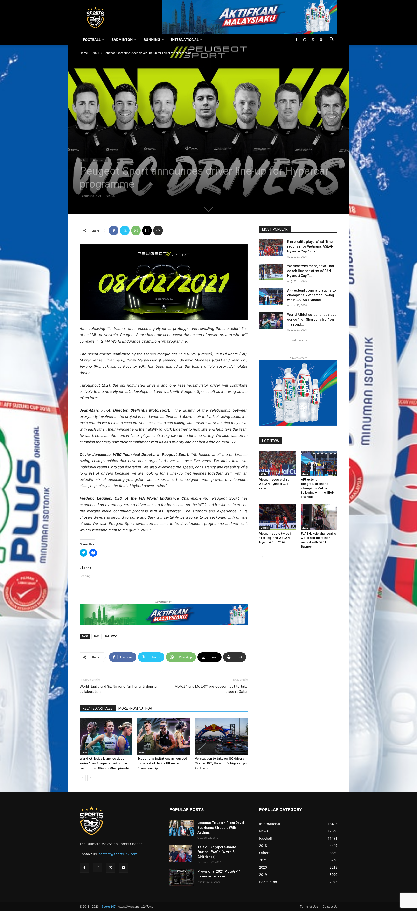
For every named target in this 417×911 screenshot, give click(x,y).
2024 (199, 752)
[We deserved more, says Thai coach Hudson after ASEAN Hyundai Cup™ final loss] (271, 272)
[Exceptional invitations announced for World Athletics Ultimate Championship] (163, 736)
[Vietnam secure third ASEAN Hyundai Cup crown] (277, 463)
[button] (331, 40)
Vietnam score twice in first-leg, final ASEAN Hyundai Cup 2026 (275, 538)
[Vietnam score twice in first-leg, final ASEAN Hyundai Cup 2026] (277, 517)
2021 (95, 53)
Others (265, 527)
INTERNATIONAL (185, 39)
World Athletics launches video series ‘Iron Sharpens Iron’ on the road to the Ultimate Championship (105, 763)
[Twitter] (312, 39)
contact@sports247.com (118, 854)
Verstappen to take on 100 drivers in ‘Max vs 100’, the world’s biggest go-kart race (221, 763)
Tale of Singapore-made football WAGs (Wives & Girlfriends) (216, 852)
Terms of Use (309, 906)
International (98, 160)
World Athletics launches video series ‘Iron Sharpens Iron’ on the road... (312, 319)
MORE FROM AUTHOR (135, 708)
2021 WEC (111, 636)
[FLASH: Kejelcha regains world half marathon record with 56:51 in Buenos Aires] (319, 517)
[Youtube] (321, 39)
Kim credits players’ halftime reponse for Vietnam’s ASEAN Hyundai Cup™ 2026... (310, 246)
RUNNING (152, 39)
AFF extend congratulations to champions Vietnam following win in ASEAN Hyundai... (311, 295)
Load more (296, 340)
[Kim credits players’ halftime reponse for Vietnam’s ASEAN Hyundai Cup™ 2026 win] (271, 247)
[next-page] (90, 778)
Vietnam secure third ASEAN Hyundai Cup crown (274, 484)
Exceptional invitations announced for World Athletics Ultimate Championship (162, 763)
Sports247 (109, 906)
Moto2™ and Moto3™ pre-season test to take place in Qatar (211, 689)
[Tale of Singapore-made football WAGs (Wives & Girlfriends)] (180, 853)
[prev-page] (83, 778)
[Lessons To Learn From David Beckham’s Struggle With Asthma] (181, 828)
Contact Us (330, 906)
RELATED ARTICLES (98, 708)
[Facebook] (296, 39)
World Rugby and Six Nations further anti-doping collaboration (118, 689)
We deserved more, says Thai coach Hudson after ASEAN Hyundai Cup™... (310, 271)
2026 (84, 752)
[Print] (158, 230)
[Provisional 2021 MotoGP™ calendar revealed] (181, 877)
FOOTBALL (92, 39)
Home (84, 53)
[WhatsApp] (136, 230)
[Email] (147, 230)
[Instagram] (304, 39)
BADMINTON (122, 39)
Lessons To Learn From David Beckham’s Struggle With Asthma (220, 827)
